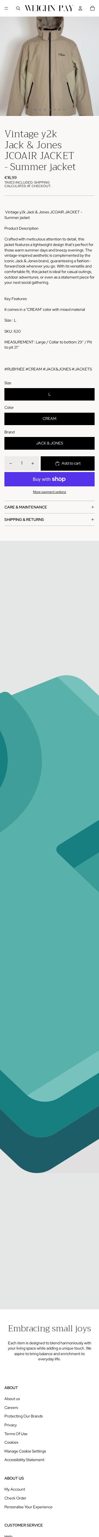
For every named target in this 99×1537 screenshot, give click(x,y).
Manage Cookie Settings (25, 1451)
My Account (14, 1489)
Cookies (11, 1442)
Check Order (15, 1498)
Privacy (10, 1424)
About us (12, 1398)
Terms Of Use (16, 1433)
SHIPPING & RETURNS (24, 519)
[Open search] (18, 8)
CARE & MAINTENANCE (25, 507)
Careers (11, 1407)
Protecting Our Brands (23, 1416)
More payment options (49, 492)
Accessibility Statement (24, 1459)
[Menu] (6, 8)
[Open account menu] (80, 8)
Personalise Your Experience (28, 1506)
